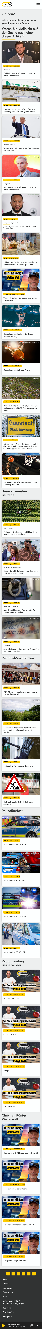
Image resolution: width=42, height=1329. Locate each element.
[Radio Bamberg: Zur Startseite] (18, 4)
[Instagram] (18, 1273)
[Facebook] (13, 1273)
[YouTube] (23, 1273)
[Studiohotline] (34, 1273)
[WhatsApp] (8, 1273)
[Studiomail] (28, 1273)
